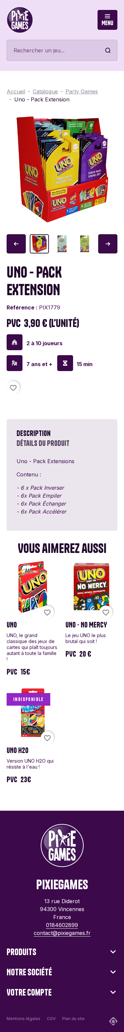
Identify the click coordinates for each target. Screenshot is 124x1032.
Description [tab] (34, 433)
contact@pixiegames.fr (62, 933)
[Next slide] (107, 243)
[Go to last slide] (16, 243)
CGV (51, 1018)
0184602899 (62, 925)
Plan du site (73, 1018)
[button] (39, 243)
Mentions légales (23, 1018)
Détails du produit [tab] (43, 443)
